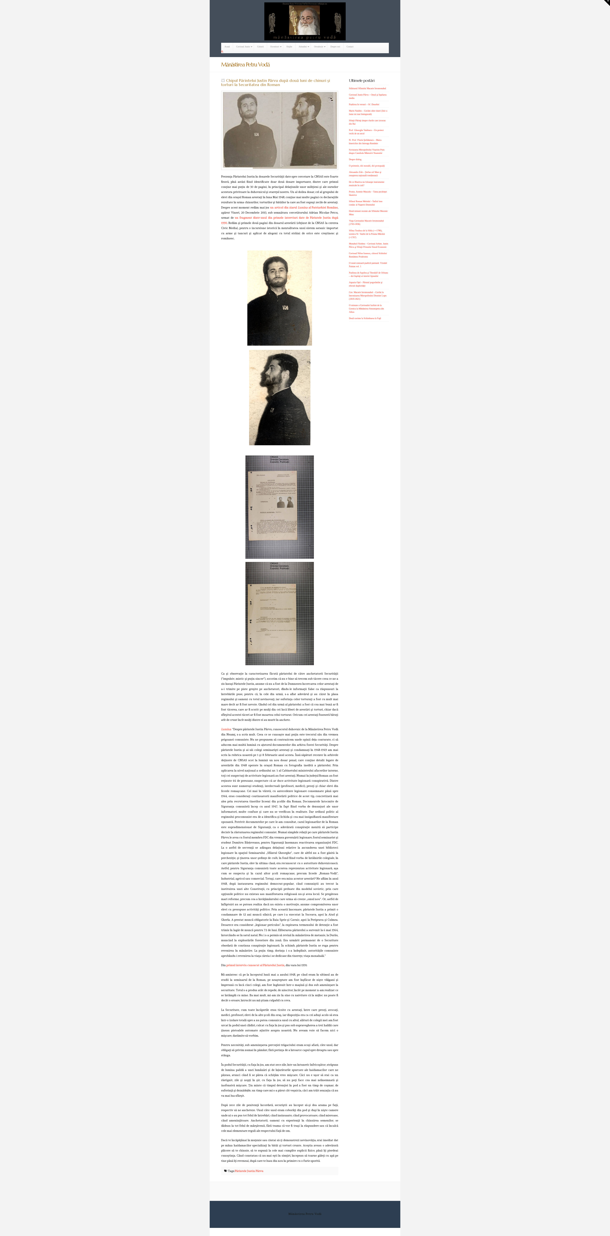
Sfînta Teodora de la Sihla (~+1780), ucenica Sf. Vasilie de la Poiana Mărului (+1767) (367, 234)
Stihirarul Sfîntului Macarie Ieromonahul (367, 88)
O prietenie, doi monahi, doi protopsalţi (367, 166)
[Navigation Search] (222, 52)
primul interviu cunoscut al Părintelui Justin (255, 965)
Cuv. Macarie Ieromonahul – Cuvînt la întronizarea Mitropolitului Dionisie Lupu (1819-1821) (367, 295)
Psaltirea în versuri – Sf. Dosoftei (364, 104)
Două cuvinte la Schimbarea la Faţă (365, 318)
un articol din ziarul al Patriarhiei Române (304, 207)
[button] (607, 3)
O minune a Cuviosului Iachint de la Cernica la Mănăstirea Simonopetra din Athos (366, 308)
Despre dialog (355, 159)
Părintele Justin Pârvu (249, 1171)
